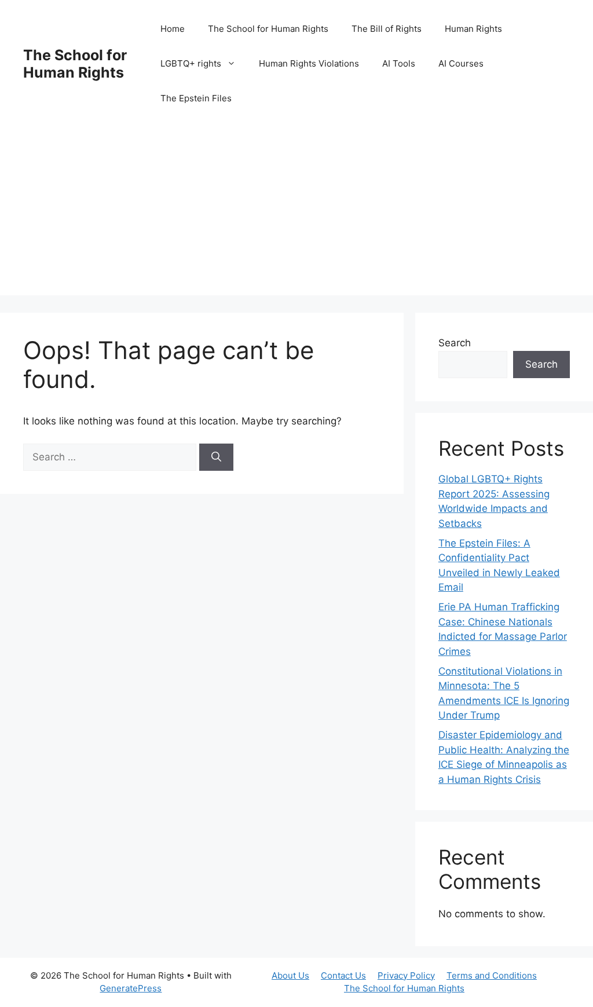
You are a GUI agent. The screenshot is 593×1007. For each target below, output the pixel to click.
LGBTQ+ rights (190, 63)
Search (454, 343)
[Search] (216, 457)
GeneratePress (131, 988)
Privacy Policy (406, 975)
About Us (290, 975)
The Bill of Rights (387, 28)
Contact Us (343, 975)
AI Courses (461, 63)
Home (172, 28)
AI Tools (398, 63)
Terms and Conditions (491, 975)
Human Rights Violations (309, 63)
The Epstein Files (196, 98)
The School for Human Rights (75, 63)
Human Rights (473, 28)
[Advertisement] (296, 214)
